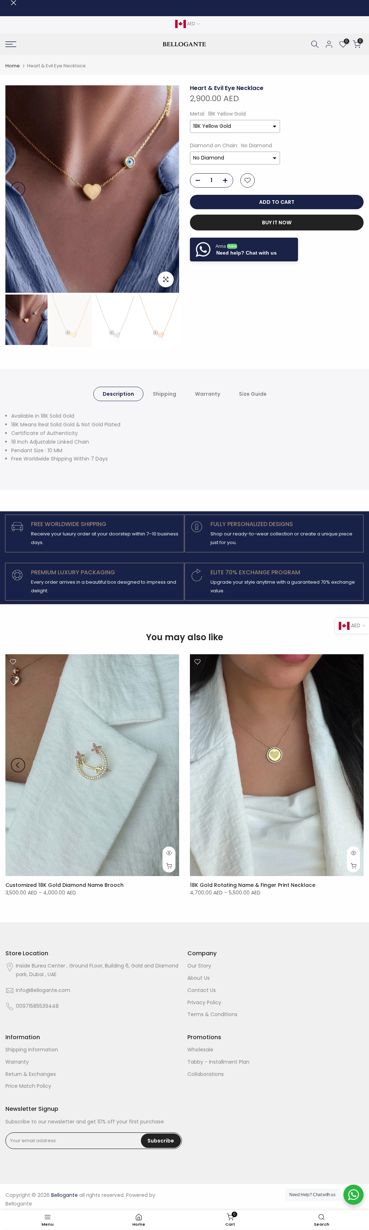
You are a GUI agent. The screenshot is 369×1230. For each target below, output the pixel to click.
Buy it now (277, 222)
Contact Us (201, 990)
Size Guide (253, 394)
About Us (198, 978)
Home (12, 65)
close (8, 2)
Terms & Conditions (212, 1014)
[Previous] (18, 189)
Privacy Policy (204, 1002)
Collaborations (205, 1074)
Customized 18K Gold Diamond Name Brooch (64, 885)
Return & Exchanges (30, 1074)
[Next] (166, 189)
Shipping (164, 394)
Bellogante (18, 1203)
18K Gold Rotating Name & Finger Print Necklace (252, 885)
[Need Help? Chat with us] (353, 1195)
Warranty (207, 394)
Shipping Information (31, 1049)
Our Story (199, 965)
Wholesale (200, 1049)
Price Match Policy (28, 1086)
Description (118, 394)
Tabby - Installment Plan (218, 1061)
